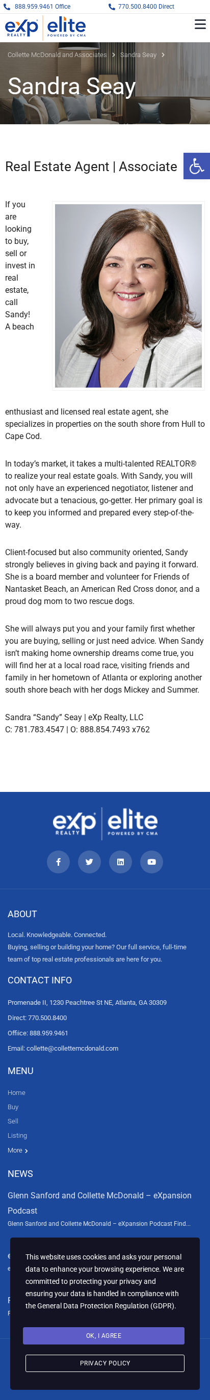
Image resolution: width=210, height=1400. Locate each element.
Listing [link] (17, 1135)
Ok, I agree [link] (104, 1335)
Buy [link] (13, 1107)
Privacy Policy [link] (105, 1363)
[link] (196, 166)
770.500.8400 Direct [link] (146, 6)
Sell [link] (13, 1121)
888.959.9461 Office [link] (42, 6)
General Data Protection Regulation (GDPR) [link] (105, 1306)
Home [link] (16, 1092)
